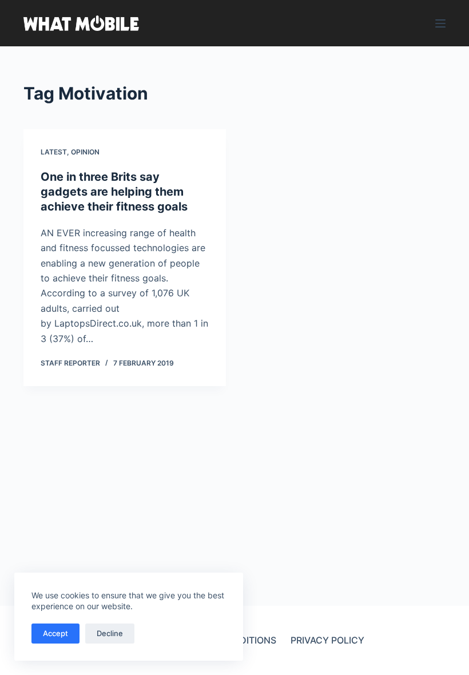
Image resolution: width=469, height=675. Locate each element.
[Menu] (440, 23)
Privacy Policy (327, 640)
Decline (110, 633)
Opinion (85, 152)
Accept (55, 633)
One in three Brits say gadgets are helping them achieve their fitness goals (114, 191)
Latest (54, 152)
